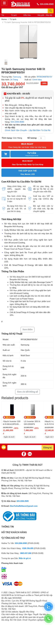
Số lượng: (32, 138)
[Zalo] (30, 454)
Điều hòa (27, 15)
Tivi (2, 15)
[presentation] (3, 421)
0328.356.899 (27, 548)
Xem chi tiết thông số (27, 392)
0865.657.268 (25, 553)
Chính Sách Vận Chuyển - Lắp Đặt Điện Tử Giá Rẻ (27, 130)
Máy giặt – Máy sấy (45, 15)
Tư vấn (31, 154)
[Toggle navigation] (4, 3)
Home (4, 19)
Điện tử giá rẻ (25, 558)
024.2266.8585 (47, 4)
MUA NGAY (27, 145)
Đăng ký (47, 447)
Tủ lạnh (14, 15)
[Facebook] (24, 454)
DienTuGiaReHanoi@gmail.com (24, 506)
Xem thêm (27, 329)
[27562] (5, 154)
